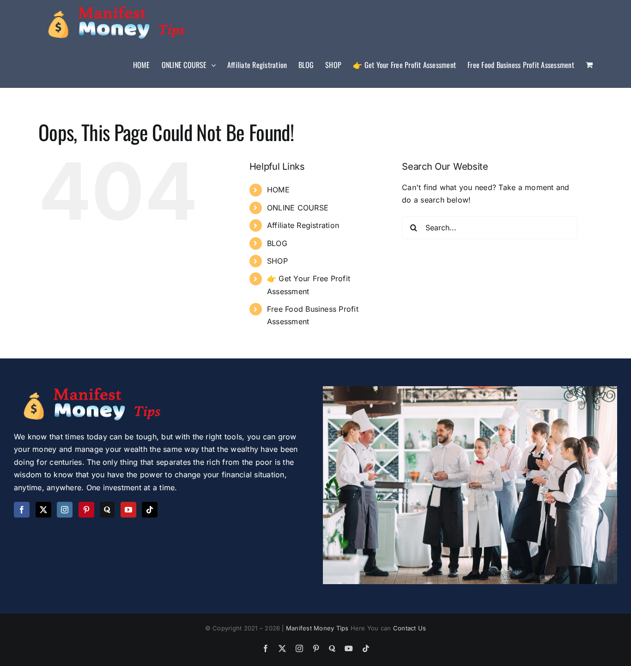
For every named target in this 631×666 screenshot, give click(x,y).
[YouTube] (128, 510)
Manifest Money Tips (318, 628)
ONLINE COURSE (297, 207)
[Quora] (107, 510)
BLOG (277, 243)
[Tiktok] (150, 510)
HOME (278, 189)
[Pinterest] (86, 510)
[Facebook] (22, 510)
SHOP (277, 260)
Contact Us (409, 628)
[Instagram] (65, 510)
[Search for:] (489, 226)
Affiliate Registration (303, 225)
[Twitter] (43, 510)
